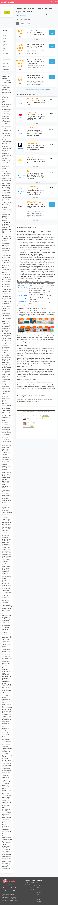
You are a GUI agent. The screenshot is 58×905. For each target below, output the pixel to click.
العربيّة (56, 1)
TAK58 (51, 158)
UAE (37, 884)
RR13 (51, 144)
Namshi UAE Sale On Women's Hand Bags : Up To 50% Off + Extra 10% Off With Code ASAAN (36, 132)
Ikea (4, 41)
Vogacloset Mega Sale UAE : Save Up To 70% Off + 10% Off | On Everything (36, 147)
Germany (38, 901)
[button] (36, 39)
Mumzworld (6, 69)
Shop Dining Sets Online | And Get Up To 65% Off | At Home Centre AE (35, 61)
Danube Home (5, 49)
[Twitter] (12, 887)
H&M (4, 38)
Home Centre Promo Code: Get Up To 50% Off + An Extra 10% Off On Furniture (35, 32)
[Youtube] (14, 890)
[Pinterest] (16, 887)
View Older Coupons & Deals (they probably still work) (36, 89)
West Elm (5, 58)
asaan (12, 880)
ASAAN (51, 99)
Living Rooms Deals (22, 295)
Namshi (5, 35)
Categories (27, 884)
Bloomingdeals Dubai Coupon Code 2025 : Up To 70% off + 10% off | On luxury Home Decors (35, 191)
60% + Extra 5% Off (22, 288)
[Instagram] (7, 887)
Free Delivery (20, 291)
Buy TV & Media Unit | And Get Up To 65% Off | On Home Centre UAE (35, 46)
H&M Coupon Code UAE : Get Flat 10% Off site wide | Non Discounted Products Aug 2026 (36, 117)
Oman (37, 897)
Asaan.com (5, 206)
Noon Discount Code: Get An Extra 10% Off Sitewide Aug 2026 (36, 161)
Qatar (37, 894)
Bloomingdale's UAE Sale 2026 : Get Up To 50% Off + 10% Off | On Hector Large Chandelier (35, 176)
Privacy (32, 889)
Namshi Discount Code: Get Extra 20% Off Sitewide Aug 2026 (36, 102)
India (37, 887)
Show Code (52, 32)
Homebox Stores (5, 54)
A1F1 (51, 113)
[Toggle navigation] (2, 2)
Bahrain (38, 899)
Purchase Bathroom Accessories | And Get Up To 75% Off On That (36, 77)
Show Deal (52, 45)
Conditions (33, 891)
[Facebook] (3, 887)
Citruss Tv (5, 64)
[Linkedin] (5, 890)
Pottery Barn (5, 44)
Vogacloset (6, 66)
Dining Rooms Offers (22, 298)
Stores (26, 882)
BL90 (51, 172)
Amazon (5, 61)
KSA (37, 882)
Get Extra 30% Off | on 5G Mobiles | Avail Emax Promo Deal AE (36, 206)
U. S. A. (38, 889)
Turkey (38, 896)
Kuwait (38, 885)
